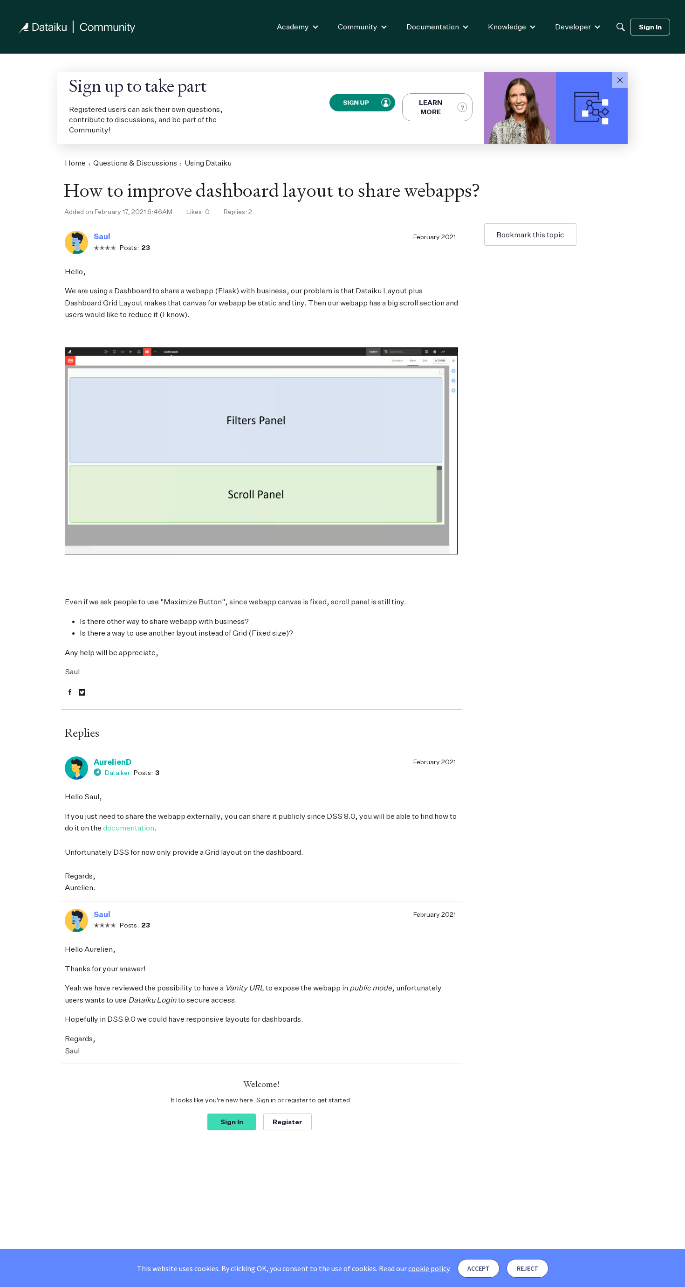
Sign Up (355, 102)
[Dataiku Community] (77, 27)
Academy (293, 26)
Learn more (430, 107)
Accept (478, 1268)
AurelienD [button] (112, 762)
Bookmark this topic (530, 234)
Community (357, 26)
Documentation (432, 26)
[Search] (620, 27)
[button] (620, 80)
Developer (573, 26)
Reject (527, 1268)
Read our (414, 1268)
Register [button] (287, 1122)
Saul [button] (102, 236)
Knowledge (507, 26)
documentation (128, 827)
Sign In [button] (231, 1122)
